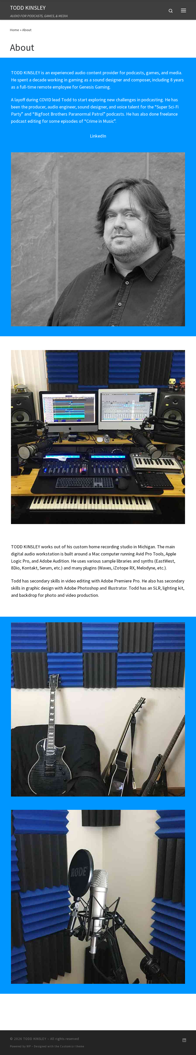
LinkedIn (98, 136)
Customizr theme (72, 1046)
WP (29, 1046)
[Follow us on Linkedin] (184, 1040)
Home (14, 30)
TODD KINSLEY (34, 1039)
